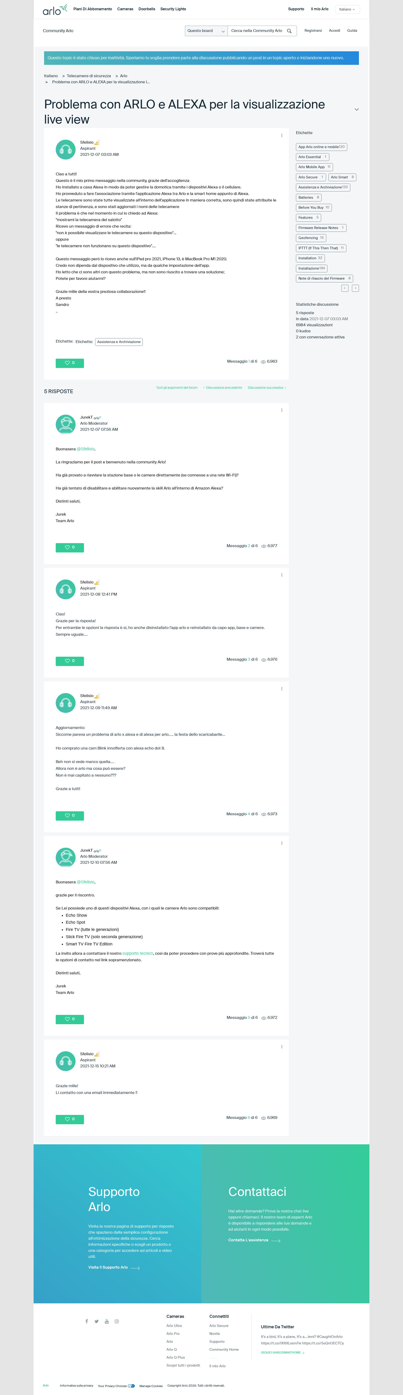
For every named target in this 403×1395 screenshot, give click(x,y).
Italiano (51, 76)
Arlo (123, 76)
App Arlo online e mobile (319, 147)
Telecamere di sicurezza (89, 76)
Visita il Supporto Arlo (108, 1268)
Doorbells (147, 9)
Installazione (309, 268)
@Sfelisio (85, 449)
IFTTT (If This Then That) (318, 248)
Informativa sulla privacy (76, 1385)
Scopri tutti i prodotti (183, 1365)
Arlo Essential (310, 157)
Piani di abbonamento (92, 9)
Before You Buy (311, 207)
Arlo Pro (173, 1334)
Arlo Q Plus (176, 1357)
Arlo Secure (308, 177)
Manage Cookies (151, 1386)
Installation (307, 258)
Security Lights (173, 9)
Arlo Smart (339, 177)
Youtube (107, 1321)
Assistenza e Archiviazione (119, 342)
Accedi (334, 30)
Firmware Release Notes (318, 228)
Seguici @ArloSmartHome (281, 1352)
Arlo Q (172, 1349)
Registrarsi (313, 30)
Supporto (296, 9)
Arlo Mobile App (312, 167)
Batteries (306, 197)
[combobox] (262, 31)
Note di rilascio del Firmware (322, 278)
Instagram (117, 1321)
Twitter (97, 1321)
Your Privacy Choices (112, 1386)
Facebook (87, 1321)
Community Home (224, 1349)
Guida (352, 30)
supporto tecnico (137, 953)
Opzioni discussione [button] (356, 111)
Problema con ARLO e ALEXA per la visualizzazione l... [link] (101, 82)
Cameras (125, 9)
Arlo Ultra (174, 1326)
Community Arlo (58, 31)
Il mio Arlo (319, 9)
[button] (281, 135)
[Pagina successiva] (355, 288)
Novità (214, 1334)
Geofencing (308, 238)
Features (306, 217)
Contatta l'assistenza (248, 1240)
